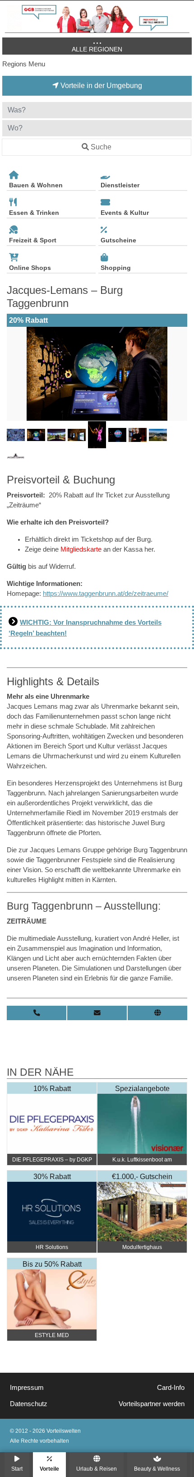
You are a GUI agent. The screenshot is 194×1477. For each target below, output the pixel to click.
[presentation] (15, 374)
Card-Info (171, 1387)
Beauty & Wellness (157, 1469)
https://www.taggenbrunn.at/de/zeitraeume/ (105, 593)
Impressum (27, 1387)
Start (17, 1469)
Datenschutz (28, 1403)
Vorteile (49, 1469)
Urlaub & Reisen (96, 1469)
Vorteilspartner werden (152, 1403)
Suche (101, 147)
